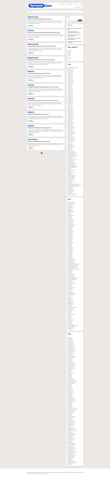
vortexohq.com (70, 130)
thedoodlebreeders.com (71, 293)
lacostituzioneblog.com (71, 313)
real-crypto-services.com (71, 283)
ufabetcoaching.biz (70, 189)
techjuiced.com (70, 217)
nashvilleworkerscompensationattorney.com (74, 185)
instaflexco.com (70, 108)
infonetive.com (69, 419)
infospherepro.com (70, 127)
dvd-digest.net (69, 429)
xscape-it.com (69, 272)
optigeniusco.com (70, 93)
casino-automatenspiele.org (72, 382)
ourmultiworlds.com (70, 341)
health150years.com (70, 362)
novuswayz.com (70, 104)
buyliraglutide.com (70, 224)
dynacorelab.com (70, 81)
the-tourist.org (69, 374)
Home (29, 11)
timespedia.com (70, 392)
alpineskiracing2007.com (71, 443)
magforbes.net (69, 369)
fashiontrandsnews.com (71, 260)
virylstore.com (69, 360)
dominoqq (69, 53)
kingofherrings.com (70, 401)
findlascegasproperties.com (72, 152)
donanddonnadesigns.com (71, 154)
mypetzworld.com (70, 284)
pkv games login (70, 50)
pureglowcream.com (70, 407)
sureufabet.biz (69, 247)
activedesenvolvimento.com (72, 159)
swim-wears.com (70, 352)
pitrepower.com (70, 446)
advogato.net (69, 375)
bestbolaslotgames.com (71, 164)
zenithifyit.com (69, 88)
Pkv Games (29, 30)
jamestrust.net (69, 385)
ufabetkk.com (69, 396)
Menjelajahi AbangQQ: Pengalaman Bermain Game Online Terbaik (43, 87)
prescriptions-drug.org (71, 364)
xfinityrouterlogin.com (71, 452)
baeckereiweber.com (71, 202)
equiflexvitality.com (70, 157)
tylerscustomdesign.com (71, 356)
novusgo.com (69, 135)
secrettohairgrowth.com (71, 410)
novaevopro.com (70, 95)
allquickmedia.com (70, 397)
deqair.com (69, 295)
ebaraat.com (69, 216)
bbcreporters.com (70, 261)
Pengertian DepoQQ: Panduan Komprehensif (38, 114)
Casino (29, 139)
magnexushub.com (70, 220)
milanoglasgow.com (70, 435)
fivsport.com (69, 299)
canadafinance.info (70, 424)
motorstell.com (70, 361)
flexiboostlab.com (70, 111)
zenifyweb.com (70, 148)
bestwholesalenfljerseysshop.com (73, 266)
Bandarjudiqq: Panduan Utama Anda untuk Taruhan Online (41, 59)
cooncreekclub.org (70, 342)
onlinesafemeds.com (70, 225)
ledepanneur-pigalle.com (71, 428)
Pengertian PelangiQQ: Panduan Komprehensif (39, 141)
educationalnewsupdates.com (72, 67)
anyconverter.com (70, 391)
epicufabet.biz (69, 251)
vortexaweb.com (70, 91)
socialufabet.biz (70, 243)
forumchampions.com (71, 346)
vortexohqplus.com (70, 112)
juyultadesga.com (70, 281)
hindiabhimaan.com (70, 457)
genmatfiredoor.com (70, 150)
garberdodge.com (70, 351)
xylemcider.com (70, 320)
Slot (33, 30)
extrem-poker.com (70, 289)
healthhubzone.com (70, 215)
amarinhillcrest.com (70, 373)
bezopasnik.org (70, 414)
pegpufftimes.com (70, 343)
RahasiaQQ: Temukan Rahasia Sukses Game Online (39, 19)
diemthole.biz (69, 394)
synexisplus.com (70, 76)
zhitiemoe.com (69, 316)
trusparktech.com (70, 97)
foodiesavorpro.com (70, 129)
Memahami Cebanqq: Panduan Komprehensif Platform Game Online (44, 32)
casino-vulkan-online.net (71, 444)
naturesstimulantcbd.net (71, 326)
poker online (63, 472)
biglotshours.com (70, 222)
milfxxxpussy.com (70, 308)
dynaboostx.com (70, 107)
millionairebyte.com (70, 191)
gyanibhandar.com (70, 226)
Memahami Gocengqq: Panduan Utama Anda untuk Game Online (43, 100)
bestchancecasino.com (71, 172)
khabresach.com (70, 458)
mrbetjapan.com (70, 402)
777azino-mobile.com (71, 274)
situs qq (68, 55)
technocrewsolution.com (71, 365)
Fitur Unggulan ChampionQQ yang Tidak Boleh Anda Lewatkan (74, 39)
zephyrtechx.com (70, 102)
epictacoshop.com (70, 420)
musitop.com (69, 311)
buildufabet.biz (69, 257)
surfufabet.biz (69, 244)
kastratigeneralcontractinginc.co (72, 265)
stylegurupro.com (70, 122)
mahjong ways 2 (71, 472)
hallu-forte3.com (70, 437)
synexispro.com (70, 181)
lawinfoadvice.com (70, 302)
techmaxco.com (70, 117)
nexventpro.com (70, 100)
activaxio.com (69, 120)
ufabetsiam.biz (69, 233)
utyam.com (69, 312)
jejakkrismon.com (70, 393)
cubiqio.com (69, 125)
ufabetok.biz (69, 253)
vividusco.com (69, 85)
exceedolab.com (70, 118)
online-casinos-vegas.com (71, 451)
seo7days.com (69, 406)
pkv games (69, 51)
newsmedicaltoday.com (71, 177)
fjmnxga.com (69, 415)
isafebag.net (69, 376)
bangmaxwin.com (70, 417)
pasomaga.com (70, 324)
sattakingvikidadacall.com (71, 163)
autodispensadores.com (71, 175)
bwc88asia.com (70, 288)
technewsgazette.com (71, 398)
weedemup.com (70, 171)
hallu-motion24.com (70, 438)
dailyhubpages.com (70, 161)
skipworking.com (70, 388)
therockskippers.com (70, 439)
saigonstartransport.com (71, 416)
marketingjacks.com (70, 453)
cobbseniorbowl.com (70, 275)
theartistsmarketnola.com (71, 430)
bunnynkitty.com (70, 412)
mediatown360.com (70, 447)
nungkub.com (69, 317)
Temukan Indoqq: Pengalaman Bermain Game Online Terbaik (42, 46)
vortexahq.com (70, 86)
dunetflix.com (69, 306)
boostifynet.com (70, 99)
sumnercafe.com (70, 304)
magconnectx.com (70, 180)
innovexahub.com (70, 80)
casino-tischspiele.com (71, 383)
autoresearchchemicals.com (72, 461)
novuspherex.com (70, 94)
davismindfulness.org (71, 190)
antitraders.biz (69, 270)
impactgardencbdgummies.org (72, 325)
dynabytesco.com (70, 121)
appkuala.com (69, 405)
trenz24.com (69, 387)
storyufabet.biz (70, 249)
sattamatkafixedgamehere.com (72, 166)
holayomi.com (69, 182)
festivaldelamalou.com (71, 348)
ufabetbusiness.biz (70, 235)
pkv (68, 59)
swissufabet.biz (70, 234)
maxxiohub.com (70, 89)
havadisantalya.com (70, 207)
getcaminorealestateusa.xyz (72, 194)
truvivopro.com (70, 84)
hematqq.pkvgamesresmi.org (42, 473)
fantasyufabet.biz (70, 231)
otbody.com (69, 384)
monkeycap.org (70, 370)
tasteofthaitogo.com (70, 411)
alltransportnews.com (71, 258)
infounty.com (69, 285)
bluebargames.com (70, 347)
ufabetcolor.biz (70, 238)
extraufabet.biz (70, 239)
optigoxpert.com (70, 103)
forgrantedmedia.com (71, 353)
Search (68, 16)
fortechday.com (70, 193)
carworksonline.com (70, 357)
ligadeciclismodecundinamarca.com (73, 184)
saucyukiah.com (70, 337)
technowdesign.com (70, 276)
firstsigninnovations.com (71, 350)
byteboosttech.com (70, 219)
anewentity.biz (69, 403)
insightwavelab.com (70, 132)
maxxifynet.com (70, 79)
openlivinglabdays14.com (71, 267)
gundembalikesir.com (71, 211)
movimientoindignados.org (71, 307)
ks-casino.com (69, 290)
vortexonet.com (70, 77)
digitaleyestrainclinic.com (71, 448)
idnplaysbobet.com (70, 162)
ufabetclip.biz (69, 229)
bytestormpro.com (70, 136)
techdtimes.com (70, 208)
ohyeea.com (69, 315)
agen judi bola (36, 472)
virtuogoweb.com (70, 221)
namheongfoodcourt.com (71, 434)
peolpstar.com (69, 355)
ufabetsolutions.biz (70, 242)
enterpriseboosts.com (71, 379)
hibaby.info (69, 168)
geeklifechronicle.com (71, 126)
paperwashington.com (71, 170)
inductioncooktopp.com (71, 176)
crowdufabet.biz (70, 256)
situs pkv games (57, 472)
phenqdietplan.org (70, 303)
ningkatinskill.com (70, 298)
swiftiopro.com (69, 113)
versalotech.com (70, 116)
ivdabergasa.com (70, 280)
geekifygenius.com (70, 144)
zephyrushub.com (70, 71)
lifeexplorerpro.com (70, 134)
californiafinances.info (71, 423)
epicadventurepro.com (71, 131)
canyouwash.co (70, 206)
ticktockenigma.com (70, 141)
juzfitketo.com (69, 322)
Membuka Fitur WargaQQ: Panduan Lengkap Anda (39, 127)
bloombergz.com (70, 378)
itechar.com (69, 212)
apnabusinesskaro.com (71, 462)
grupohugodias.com (70, 294)
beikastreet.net (69, 338)
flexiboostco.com (70, 68)
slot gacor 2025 (31, 472)
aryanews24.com (70, 271)
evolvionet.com (70, 75)
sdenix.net (69, 371)
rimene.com (69, 426)
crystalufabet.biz (70, 252)
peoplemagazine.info (71, 203)
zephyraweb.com (70, 90)
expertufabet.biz (70, 230)
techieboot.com (70, 210)
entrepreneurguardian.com (71, 167)
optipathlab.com (70, 72)
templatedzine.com (70, 301)
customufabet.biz (70, 248)
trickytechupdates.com (71, 456)
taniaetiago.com (70, 321)
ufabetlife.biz (69, 240)
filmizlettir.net (69, 339)
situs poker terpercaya (33, 473)
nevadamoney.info (70, 425)
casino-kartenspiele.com (71, 380)
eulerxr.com (69, 143)
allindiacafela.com (70, 442)
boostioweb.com (70, 70)
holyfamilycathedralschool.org (72, 186)
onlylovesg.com (70, 158)
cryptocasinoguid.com (71, 262)
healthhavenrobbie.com (71, 153)
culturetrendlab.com (70, 139)
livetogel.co (69, 149)
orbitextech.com (70, 145)
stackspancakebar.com (71, 433)
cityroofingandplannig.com (71, 279)
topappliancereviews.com (71, 455)
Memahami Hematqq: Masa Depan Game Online (39, 73)
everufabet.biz (69, 254)
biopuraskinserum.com (71, 421)
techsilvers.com (70, 297)
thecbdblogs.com (70, 460)
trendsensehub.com (70, 140)
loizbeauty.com (70, 389)
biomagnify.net (69, 329)
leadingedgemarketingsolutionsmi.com (73, 263)
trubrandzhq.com (70, 98)
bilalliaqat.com (69, 173)
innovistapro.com (70, 109)
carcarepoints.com (70, 292)
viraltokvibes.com (70, 366)
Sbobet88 (34, 44)
